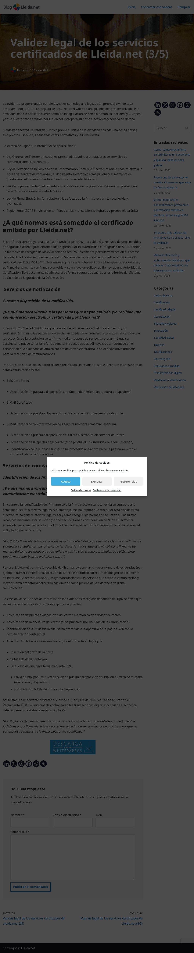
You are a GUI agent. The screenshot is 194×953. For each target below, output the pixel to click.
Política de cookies (81, 490)
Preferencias (128, 481)
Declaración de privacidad (107, 490)
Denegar (97, 481)
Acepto (65, 481)
